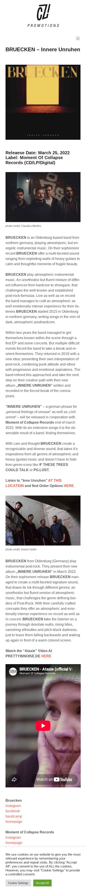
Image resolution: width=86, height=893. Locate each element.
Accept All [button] (42, 883)
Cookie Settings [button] (18, 883)
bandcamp (14, 816)
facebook (13, 811)
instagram (13, 806)
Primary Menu (77, 38)
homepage (14, 821)
